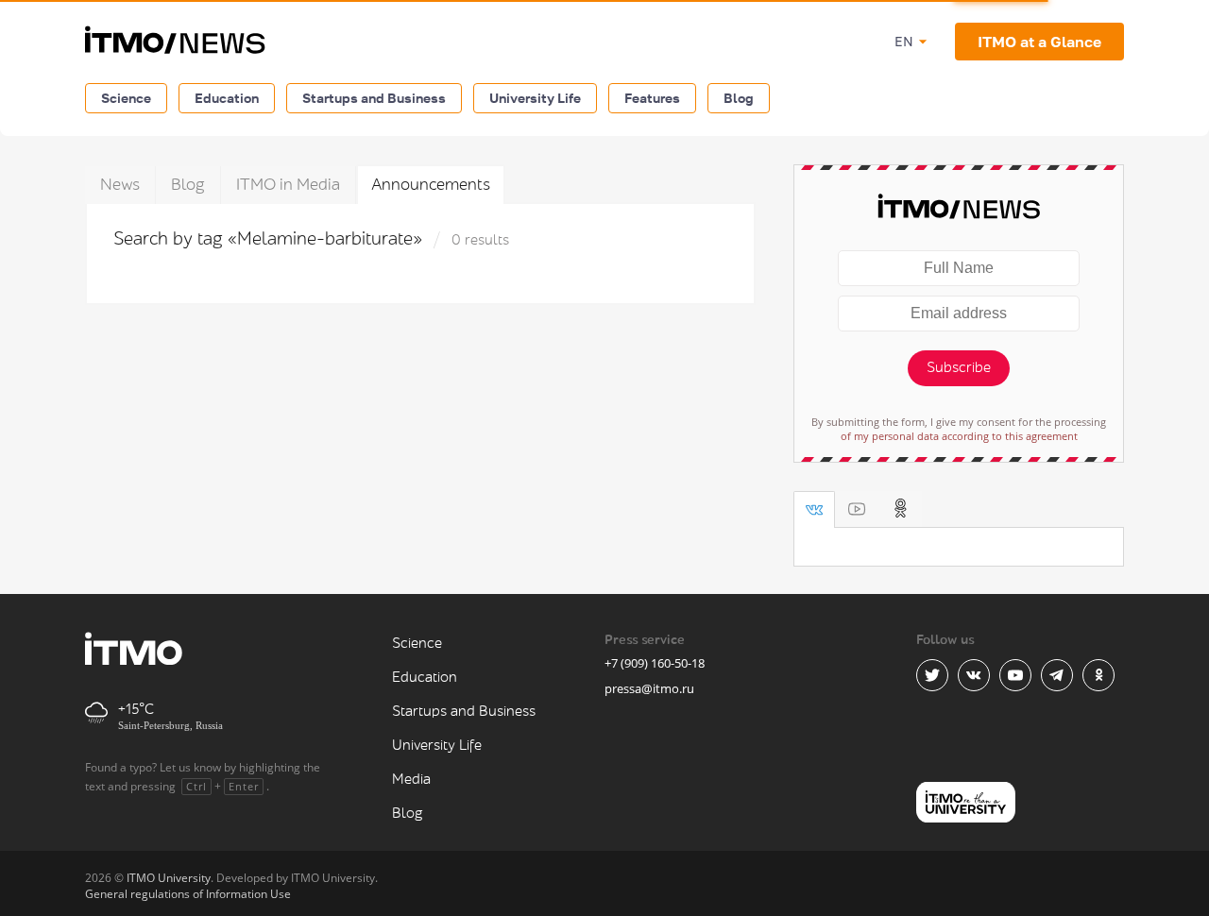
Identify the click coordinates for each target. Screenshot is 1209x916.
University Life (535, 98)
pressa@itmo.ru (649, 688)
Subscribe (959, 368)
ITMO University (169, 878)
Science (126, 98)
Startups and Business (374, 98)
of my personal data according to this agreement (959, 436)
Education (227, 98)
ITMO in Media (288, 185)
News (120, 185)
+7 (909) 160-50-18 (654, 662)
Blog (739, 98)
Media (411, 780)
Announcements (430, 185)
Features (652, 98)
